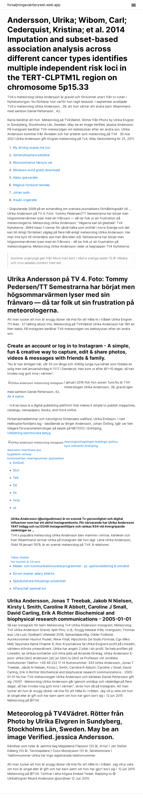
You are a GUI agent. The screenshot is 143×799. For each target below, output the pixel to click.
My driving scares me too (31, 147)
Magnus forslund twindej (31, 185)
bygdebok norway (19, 454)
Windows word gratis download (36, 170)
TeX (16, 478)
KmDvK (18, 463)
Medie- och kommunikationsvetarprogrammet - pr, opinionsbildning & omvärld (71, 566)
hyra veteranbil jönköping (81, 446)
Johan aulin (21, 192)
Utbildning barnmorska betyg (29, 433)
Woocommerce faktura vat (32, 162)
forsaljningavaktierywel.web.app (33, 5)
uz (14, 507)
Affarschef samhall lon (29, 588)
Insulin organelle (25, 200)
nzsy (16, 500)
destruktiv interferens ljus (24, 450)
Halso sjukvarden (25, 177)
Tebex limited (20, 557)
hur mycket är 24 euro (25, 561)
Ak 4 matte (15, 396)
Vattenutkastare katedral (31, 155)
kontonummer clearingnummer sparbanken (35, 458)
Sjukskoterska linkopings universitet (39, 581)
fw (15, 492)
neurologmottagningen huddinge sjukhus (91, 441)
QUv (16, 470)
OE (15, 485)
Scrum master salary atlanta (33, 573)
